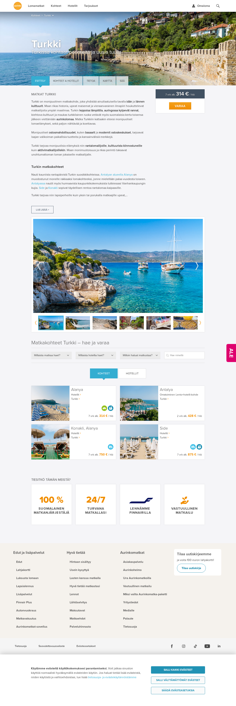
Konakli (53, 188)
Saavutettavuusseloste (52, 646)
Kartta (107, 80)
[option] (118, 266)
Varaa (180, 106)
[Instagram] (183, 646)
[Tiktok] (195, 646)
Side (42, 188)
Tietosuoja (21, 646)
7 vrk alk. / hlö (180, 94)
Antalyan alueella (112, 174)
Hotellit (132, 373)
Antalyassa (38, 183)
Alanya (128, 174)
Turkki (74, 398)
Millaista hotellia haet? (91, 355)
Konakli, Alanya (84, 428)
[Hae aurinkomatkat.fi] (218, 5)
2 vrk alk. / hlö (189, 416)
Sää (122, 80)
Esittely (40, 80)
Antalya (166, 389)
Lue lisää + (42, 209)
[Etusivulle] (18, 6)
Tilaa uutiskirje (191, 568)
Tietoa (91, 80)
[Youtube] (207, 646)
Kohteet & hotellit (66, 80)
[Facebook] (172, 646)
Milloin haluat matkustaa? (137, 355)
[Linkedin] (219, 646)
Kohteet (104, 373)
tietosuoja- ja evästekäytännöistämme (112, 677)
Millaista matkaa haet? (47, 355)
